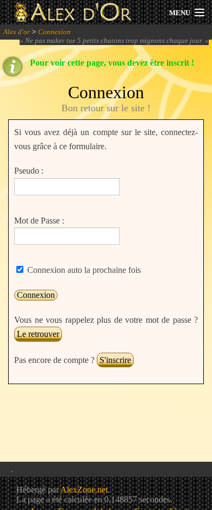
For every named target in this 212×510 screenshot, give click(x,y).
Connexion (54, 32)
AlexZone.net (84, 489)
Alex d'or (16, 32)
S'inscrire (115, 360)
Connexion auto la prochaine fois (83, 270)
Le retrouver (38, 334)
